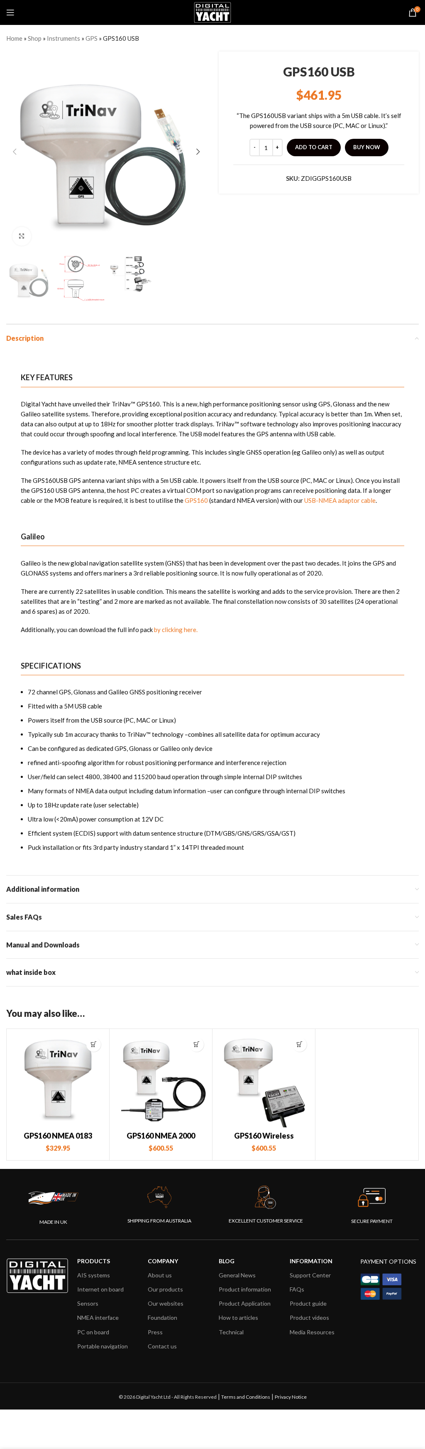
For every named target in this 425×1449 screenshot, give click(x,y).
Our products (165, 1289)
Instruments (63, 38)
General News (237, 1275)
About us (160, 1275)
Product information (245, 1289)
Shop (35, 38)
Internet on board (100, 1289)
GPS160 (197, 500)
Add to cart (313, 147)
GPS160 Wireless (264, 1135)
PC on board (93, 1332)
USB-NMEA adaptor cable (340, 500)
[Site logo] (212, 11)
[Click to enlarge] (21, 236)
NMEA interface (98, 1317)
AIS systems (93, 1275)
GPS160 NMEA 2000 (161, 1135)
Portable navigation (102, 1346)
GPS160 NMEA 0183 (58, 1135)
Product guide (308, 1303)
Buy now (366, 147)
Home (14, 38)
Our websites (165, 1303)
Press (155, 1332)
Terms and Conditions (245, 1397)
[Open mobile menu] (10, 12)
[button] (93, 1044)
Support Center (310, 1275)
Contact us (162, 1346)
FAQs (297, 1289)
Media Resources (312, 1332)
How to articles (238, 1317)
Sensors (87, 1303)
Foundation (162, 1317)
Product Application (245, 1303)
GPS (91, 38)
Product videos (309, 1317)
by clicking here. (176, 629)
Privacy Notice (291, 1397)
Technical (231, 1332)
